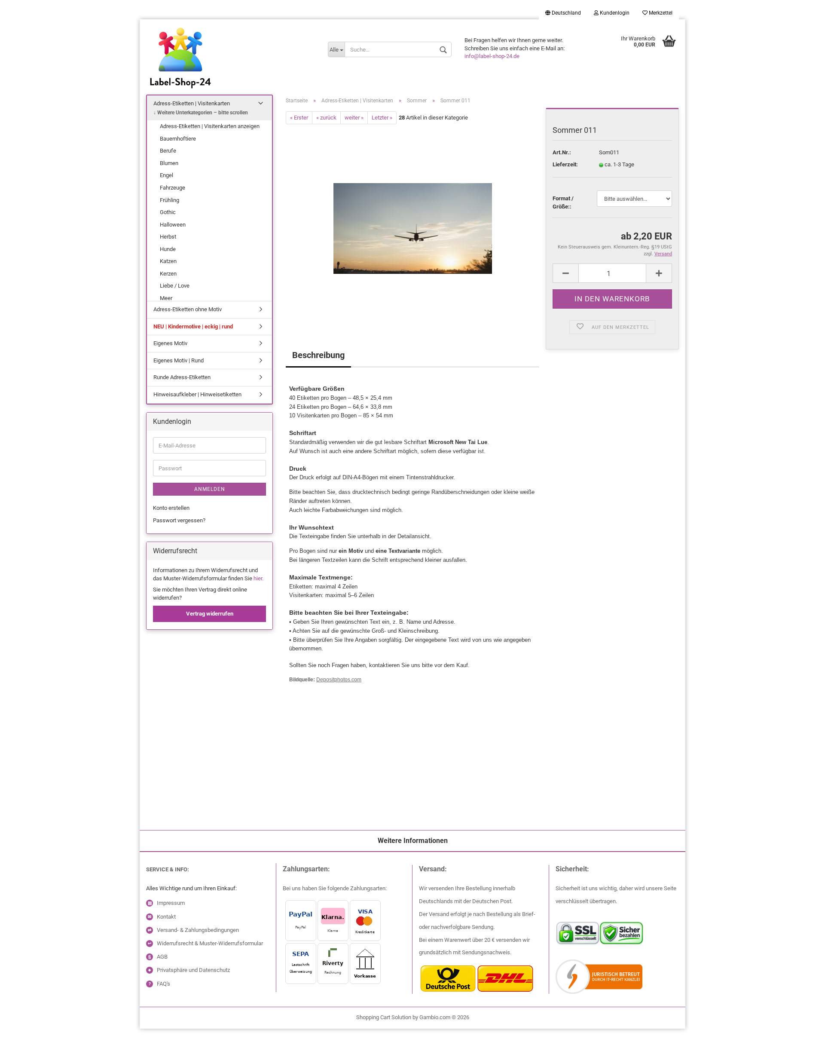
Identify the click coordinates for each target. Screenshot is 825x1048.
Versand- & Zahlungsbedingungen (198, 930)
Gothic (168, 212)
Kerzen (168, 273)
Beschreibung (318, 355)
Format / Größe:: (563, 202)
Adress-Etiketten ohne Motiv (187, 309)
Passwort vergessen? (179, 520)
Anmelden (209, 489)
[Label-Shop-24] (230, 68)
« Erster (299, 117)
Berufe (168, 150)
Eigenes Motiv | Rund (178, 360)
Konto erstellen (171, 508)
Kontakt (166, 916)
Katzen (168, 261)
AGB (162, 956)
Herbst (168, 236)
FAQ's (163, 984)
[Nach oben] (24, 1035)
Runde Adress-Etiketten (182, 377)
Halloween (173, 224)
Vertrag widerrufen (209, 613)
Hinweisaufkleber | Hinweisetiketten (197, 394)
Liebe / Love (174, 285)
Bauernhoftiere (178, 138)
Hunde (168, 249)
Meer (166, 298)
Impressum (171, 903)
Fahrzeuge (172, 187)
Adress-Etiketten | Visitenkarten (191, 103)
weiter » (354, 117)
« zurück (326, 117)
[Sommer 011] (412, 221)
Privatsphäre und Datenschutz (193, 970)
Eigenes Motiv (170, 343)
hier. (258, 578)
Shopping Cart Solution (383, 1017)
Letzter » (382, 117)
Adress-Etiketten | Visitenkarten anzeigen (210, 126)
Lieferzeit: (565, 164)
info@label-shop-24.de (491, 56)
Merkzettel (660, 13)
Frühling (169, 200)
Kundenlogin (614, 13)
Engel (166, 175)
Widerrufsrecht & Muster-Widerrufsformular (210, 943)
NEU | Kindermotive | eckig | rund (193, 326)
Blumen (169, 163)
